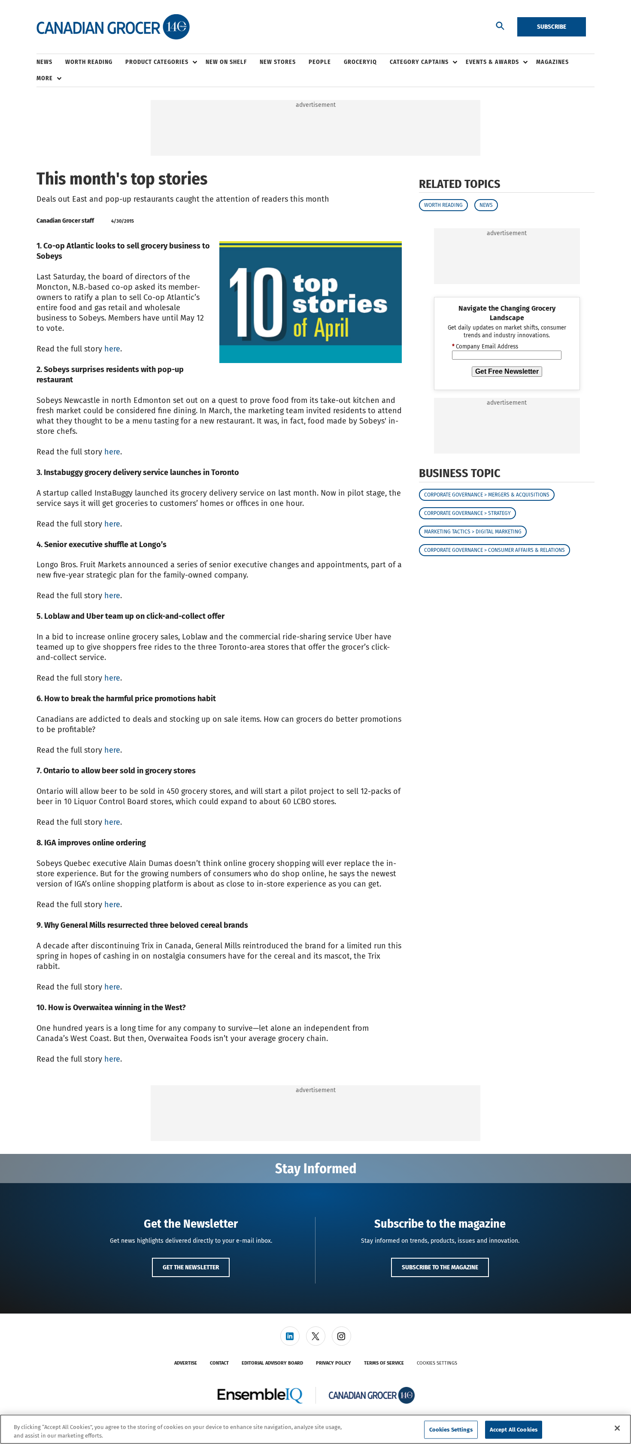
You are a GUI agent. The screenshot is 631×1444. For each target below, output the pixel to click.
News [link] (44, 62)
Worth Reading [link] (88, 62)
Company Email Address (485, 346)
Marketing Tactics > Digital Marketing (473, 532)
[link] (290, 1336)
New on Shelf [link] (226, 62)
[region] (315, 1429)
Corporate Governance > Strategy (467, 513)
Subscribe (551, 26)
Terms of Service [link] (384, 1363)
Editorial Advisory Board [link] (272, 1363)
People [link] (320, 62)
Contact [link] (219, 1363)
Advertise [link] (185, 1363)
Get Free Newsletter (507, 371)
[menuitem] (50, 62)
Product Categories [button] (156, 62)
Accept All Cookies (513, 1429)
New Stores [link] (278, 62)
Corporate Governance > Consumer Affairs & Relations (494, 550)
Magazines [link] (552, 62)
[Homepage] (113, 27)
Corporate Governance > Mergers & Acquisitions (486, 495)
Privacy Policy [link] (333, 1363)
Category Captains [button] (419, 62)
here (112, 349)
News (486, 205)
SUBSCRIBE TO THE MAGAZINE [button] (440, 1267)
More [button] (44, 78)
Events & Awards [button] (492, 62)
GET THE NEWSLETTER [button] (191, 1267)
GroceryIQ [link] (360, 62)
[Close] (617, 1428)
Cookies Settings (437, 1363)
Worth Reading (443, 205)
